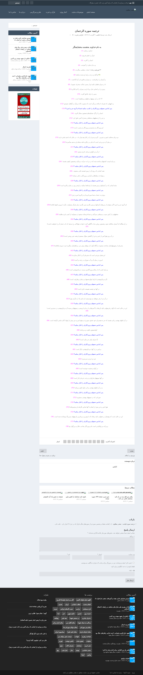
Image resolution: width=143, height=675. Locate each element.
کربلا (83, 655)
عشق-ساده (80, 641)
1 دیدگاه (132, 536)
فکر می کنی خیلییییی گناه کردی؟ (36, 640)
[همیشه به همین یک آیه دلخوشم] (52, 493)
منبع (61, 646)
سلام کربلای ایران (85, 632)
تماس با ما (12, 12)
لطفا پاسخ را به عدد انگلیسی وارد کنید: (123, 566)
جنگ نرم (21, 60)
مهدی (77, 650)
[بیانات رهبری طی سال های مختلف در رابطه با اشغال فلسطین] (33, 48)
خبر (64, 614)
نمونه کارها (127, 673)
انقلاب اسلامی (76, 604)
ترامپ (78, 609)
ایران (66, 604)
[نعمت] (132, 643)
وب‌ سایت (132, 554)
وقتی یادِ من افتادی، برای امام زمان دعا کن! (116, 650)
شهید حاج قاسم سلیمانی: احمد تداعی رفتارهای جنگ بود (21, 77)
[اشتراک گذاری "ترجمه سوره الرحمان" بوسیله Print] (65, 442)
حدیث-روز (87, 614)
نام (68, 554)
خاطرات (19, 80)
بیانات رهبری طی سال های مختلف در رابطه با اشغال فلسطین (23, 49)
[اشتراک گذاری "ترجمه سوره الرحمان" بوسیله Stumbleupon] (73, 442)
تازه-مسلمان (87, 609)
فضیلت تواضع (125, 658)
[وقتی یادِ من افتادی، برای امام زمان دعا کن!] (132, 651)
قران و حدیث (113, 660)
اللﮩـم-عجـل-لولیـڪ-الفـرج (65, 600)
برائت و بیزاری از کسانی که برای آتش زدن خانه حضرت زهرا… (27, 627)
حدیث (118, 660)
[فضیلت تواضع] (132, 659)
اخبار (20, 42)
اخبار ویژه (63, 12)
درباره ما (22, 12)
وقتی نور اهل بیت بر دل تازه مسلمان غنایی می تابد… (124, 498)
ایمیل (99, 554)
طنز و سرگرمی (35, 12)
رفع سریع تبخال (42, 600)
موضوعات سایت (77, 12)
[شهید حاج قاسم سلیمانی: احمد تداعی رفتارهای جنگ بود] (33, 77)
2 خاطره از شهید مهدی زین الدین (21, 58)
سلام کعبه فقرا (72, 632)
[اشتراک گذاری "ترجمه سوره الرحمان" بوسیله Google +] (94, 442)
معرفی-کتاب (70, 646)
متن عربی (88, 646)
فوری (60, 641)
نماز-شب (64, 650)
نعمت (128, 641)
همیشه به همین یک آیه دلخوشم (53, 497)
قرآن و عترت (50, 12)
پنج (58, 650)
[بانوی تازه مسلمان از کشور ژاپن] (75, 493)
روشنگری (113, 643)
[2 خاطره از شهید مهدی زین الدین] (33, 59)
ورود (133, 673)
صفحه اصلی (90, 12)
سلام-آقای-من (70, 623)
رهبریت (20, 53)
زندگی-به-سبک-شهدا (84, 623)
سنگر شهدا (18, 69)
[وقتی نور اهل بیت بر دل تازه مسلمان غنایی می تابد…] (122, 493)
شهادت (77, 636)
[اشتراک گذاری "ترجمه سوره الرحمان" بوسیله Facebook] (102, 442)
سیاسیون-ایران (59, 632)
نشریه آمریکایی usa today (38, 606)
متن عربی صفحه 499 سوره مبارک (100, 498)
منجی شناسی (86, 650)
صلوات (88, 641)
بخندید (60, 604)
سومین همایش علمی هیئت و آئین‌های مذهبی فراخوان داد (22, 39)
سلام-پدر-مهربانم (85, 627)
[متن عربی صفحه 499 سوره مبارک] (98, 493)
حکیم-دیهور (71, 614)
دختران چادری (86, 618)
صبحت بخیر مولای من (65, 636)
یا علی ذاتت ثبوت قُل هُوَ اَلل (38, 634)
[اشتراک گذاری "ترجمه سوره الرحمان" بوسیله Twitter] (98, 442)
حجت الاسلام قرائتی (66, 609)
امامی (98, 35)
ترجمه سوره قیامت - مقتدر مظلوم (124, 524)
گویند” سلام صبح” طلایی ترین (37, 613)
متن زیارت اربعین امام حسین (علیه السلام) (33, 620)
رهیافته (56, 618)
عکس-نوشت (69, 641)
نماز (71, 650)
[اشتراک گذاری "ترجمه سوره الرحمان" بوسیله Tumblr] (90, 442)
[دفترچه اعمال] (33, 68)
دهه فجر (64, 618)
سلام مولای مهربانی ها (70, 627)
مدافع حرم (110, 627)
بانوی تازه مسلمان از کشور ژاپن (76, 497)
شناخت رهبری (86, 636)
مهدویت (107, 660)
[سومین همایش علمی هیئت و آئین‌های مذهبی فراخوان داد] (33, 39)
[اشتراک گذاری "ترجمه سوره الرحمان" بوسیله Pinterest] (86, 442)
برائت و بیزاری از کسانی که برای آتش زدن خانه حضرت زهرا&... (108, 3)
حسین (79, 614)
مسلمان (79, 646)
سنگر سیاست (14, 60)
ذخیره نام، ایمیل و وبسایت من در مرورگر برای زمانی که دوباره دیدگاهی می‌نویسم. (106, 563)
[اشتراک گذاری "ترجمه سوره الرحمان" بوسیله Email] (69, 442)
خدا (58, 614)
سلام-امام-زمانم (58, 623)
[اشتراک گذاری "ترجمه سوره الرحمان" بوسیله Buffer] (77, 442)
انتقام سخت (87, 604)
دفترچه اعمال (27, 67)
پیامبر (89, 655)
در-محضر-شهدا (74, 618)
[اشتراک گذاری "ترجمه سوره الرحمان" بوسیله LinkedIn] (82, 442)
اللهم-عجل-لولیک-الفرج (84, 600)
